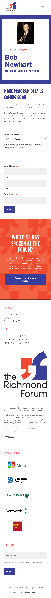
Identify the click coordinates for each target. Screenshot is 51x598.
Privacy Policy (29, 562)
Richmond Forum (11, 7)
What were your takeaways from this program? (23, 145)
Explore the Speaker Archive (25, 279)
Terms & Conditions (32, 593)
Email (11, 194)
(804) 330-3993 (19, 336)
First (6, 177)
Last (6, 188)
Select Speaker (11, 134)
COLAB (11, 437)
